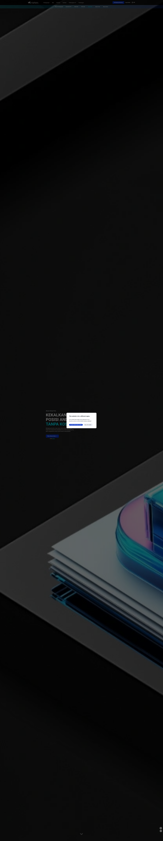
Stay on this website (87, 424)
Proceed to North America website (76, 424)
